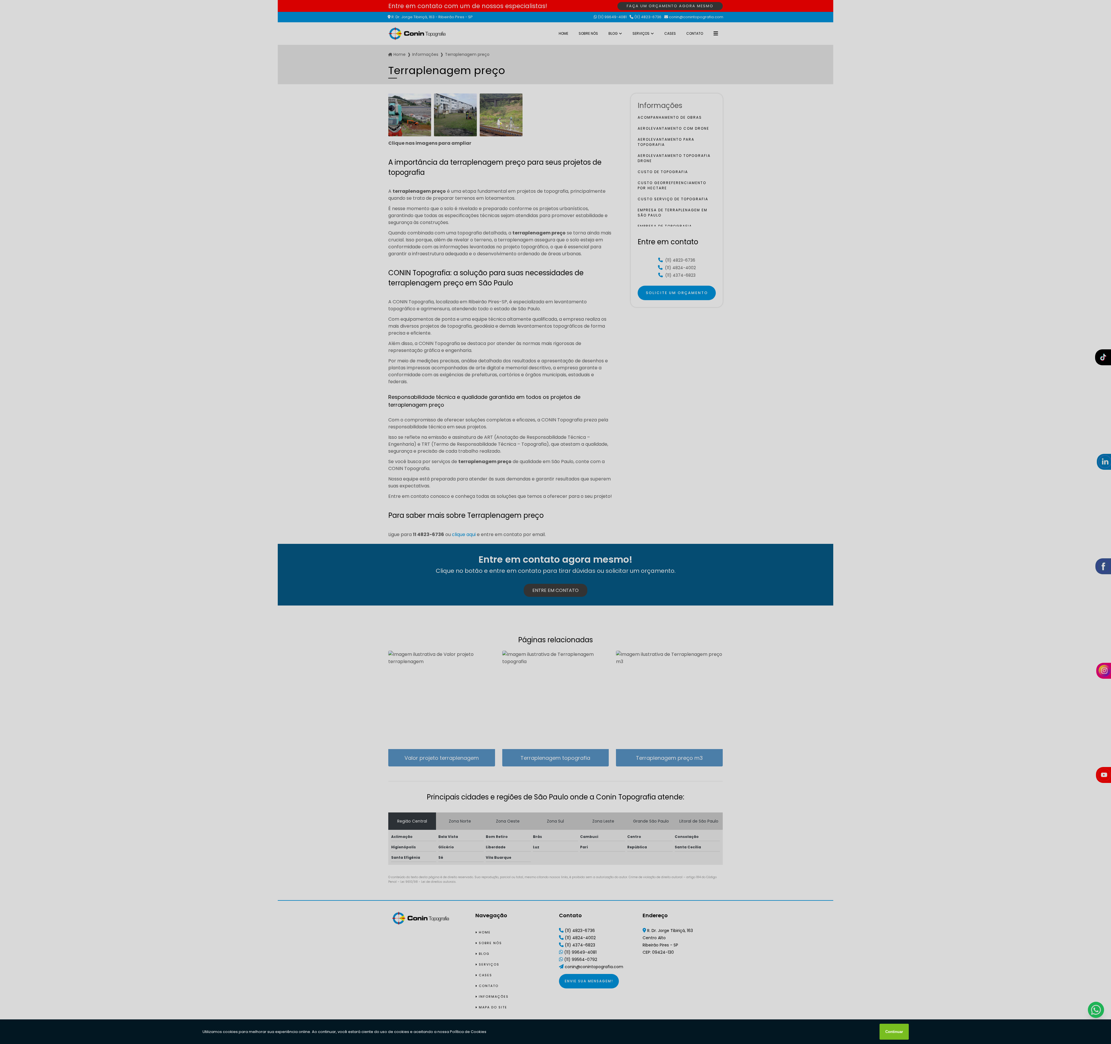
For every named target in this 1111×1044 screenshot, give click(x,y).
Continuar (894, 1032)
